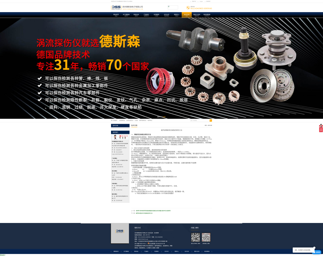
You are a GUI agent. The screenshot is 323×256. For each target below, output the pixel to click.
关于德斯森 (126, 251)
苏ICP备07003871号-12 (140, 243)
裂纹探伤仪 (142, 248)
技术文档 (210, 125)
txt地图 (157, 248)
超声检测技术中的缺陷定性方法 (144, 213)
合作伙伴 (167, 251)
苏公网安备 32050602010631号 (157, 243)
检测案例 (156, 251)
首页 (206, 125)
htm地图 (153, 248)
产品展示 (146, 251)
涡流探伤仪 (166, 245)
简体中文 (194, 1)
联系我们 (208, 1)
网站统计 (2, 255)
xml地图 (148, 248)
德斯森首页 (116, 251)
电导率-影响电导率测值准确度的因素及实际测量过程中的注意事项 (153, 210)
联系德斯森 (206, 251)
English (201, 1)
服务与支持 (196, 251)
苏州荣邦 (156, 233)
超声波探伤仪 (158, 245)
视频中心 (177, 251)
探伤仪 (151, 245)
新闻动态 (136, 251)
